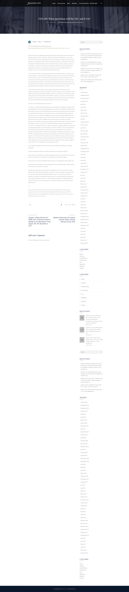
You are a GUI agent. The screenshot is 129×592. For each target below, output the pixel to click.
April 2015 (83, 237)
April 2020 (83, 128)
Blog (68, 3)
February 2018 (84, 166)
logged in (37, 240)
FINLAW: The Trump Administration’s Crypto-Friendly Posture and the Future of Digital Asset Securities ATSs (92, 63)
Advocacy (82, 256)
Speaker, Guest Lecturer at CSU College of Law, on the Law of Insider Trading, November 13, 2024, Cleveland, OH (92, 70)
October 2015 (84, 222)
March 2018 (84, 163)
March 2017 (84, 184)
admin (34, 41)
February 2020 (84, 131)
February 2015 (84, 243)
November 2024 (85, 98)
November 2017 (85, 169)
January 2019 (84, 145)
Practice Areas (61, 3)
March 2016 (84, 207)
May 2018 (83, 157)
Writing (81, 268)
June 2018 (83, 154)
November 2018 (85, 148)
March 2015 (84, 240)
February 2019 (84, 142)
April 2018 (83, 160)
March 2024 (84, 110)
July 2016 (83, 199)
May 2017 (83, 181)
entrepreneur (83, 260)
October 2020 (84, 125)
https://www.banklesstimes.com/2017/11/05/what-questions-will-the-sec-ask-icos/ (48, 48)
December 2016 (84, 190)
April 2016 (83, 204)
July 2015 (83, 228)
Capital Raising (83, 258)
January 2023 (84, 113)
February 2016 (84, 210)
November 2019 (85, 137)
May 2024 (83, 104)
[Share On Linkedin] (72, 204)
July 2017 (83, 175)
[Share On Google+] (74, 204)
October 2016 (84, 193)
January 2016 (84, 213)
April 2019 (83, 139)
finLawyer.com (64, 589)
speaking (82, 266)
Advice (81, 254)
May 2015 (83, 234)
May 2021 (83, 119)
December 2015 (84, 216)
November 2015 (85, 219)
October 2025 (84, 92)
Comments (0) (47, 41)
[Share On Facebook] (70, 204)
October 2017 (84, 172)
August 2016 (84, 196)
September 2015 (85, 225)
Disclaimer (74, 3)
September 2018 (85, 151)
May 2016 (83, 202)
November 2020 (85, 122)
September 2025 (85, 95)
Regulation (82, 264)
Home (53, 3)
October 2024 (84, 101)
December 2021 (84, 116)
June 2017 (83, 178)
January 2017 (84, 187)
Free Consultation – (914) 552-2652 (88, 3)
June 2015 (83, 231)
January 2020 (84, 134)
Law (81, 262)
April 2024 (83, 107)
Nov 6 (40, 41)
